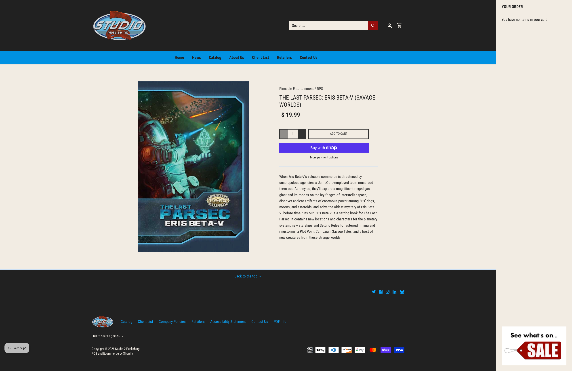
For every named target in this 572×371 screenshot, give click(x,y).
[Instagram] (387, 291)
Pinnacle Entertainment (296, 88)
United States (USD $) (106, 336)
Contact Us (259, 321)
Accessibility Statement (228, 321)
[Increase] (302, 134)
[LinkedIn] (394, 291)
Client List (145, 321)
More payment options (324, 157)
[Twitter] (374, 291)
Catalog (126, 321)
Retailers (198, 321)
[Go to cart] (399, 25)
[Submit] (373, 25)
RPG (320, 88)
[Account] (390, 25)
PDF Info (280, 321)
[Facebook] (381, 291)
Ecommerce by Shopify (118, 354)
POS (94, 354)
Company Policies (172, 321)
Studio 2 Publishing (127, 349)
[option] (193, 166)
